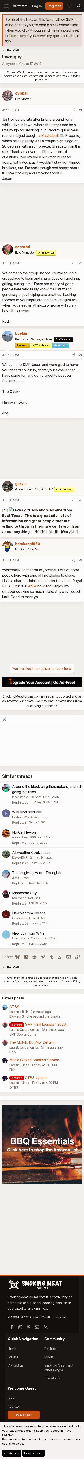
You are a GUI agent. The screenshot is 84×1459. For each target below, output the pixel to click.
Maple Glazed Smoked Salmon (34, 1060)
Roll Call (45, 837)
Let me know (15, 35)
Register (14, 1406)
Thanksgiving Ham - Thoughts (36, 872)
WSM (32, 586)
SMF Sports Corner (23, 1034)
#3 (80, 355)
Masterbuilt (50, 135)
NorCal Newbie (24, 832)
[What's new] (69, 6)
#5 (80, 560)
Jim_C (16, 878)
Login (12, 1398)
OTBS (14, 1006)
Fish (12, 1070)
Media (49, 1357)
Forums (13, 1357)
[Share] (74, 110)
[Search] (78, 6)
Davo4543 (20, 857)
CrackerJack (21, 918)
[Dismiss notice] (77, 19)
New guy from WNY (28, 933)
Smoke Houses (41, 857)
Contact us (15, 1365)
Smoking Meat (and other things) (58, 1367)
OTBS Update (36, 1077)
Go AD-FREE (24, 1415)
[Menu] (6, 6)
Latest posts (13, 998)
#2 (80, 263)
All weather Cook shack (31, 852)
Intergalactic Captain (27, 938)
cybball (11, 64)
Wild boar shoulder (27, 812)
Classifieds (52, 1378)
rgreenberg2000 (24, 837)
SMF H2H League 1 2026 (45, 1024)
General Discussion (45, 797)
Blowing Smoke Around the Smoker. (35, 1016)
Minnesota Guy (24, 893)
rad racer (19, 898)
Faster (16, 817)
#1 (80, 110)
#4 (80, 500)
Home (12, 1349)
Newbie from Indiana (29, 913)
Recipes (50, 1349)
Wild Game (32, 817)
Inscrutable (20, 797)
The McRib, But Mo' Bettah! (31, 1042)
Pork (26, 878)
